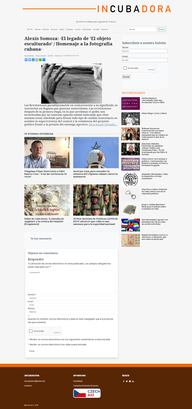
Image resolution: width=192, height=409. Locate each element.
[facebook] (123, 381)
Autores (96, 29)
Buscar (162, 29)
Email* (30, 301)
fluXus (77, 29)
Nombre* (32, 294)
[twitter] (126, 381)
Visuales (54, 29)
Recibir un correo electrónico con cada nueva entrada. (58, 344)
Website (31, 308)
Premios (45, 29)
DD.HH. (30, 29)
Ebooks (38, 29)
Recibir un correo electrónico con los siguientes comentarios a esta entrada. (70, 339)
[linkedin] (133, 381)
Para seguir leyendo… (103, 124)
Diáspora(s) (86, 29)
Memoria (58, 55)
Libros (61, 29)
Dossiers (69, 29)
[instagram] (129, 381)
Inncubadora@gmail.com (34, 381)
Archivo (104, 29)
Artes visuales (41, 55)
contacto (28, 386)
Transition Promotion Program (85, 386)
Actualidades (29, 55)
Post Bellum (78, 381)
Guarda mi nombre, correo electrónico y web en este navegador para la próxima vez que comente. (70, 320)
